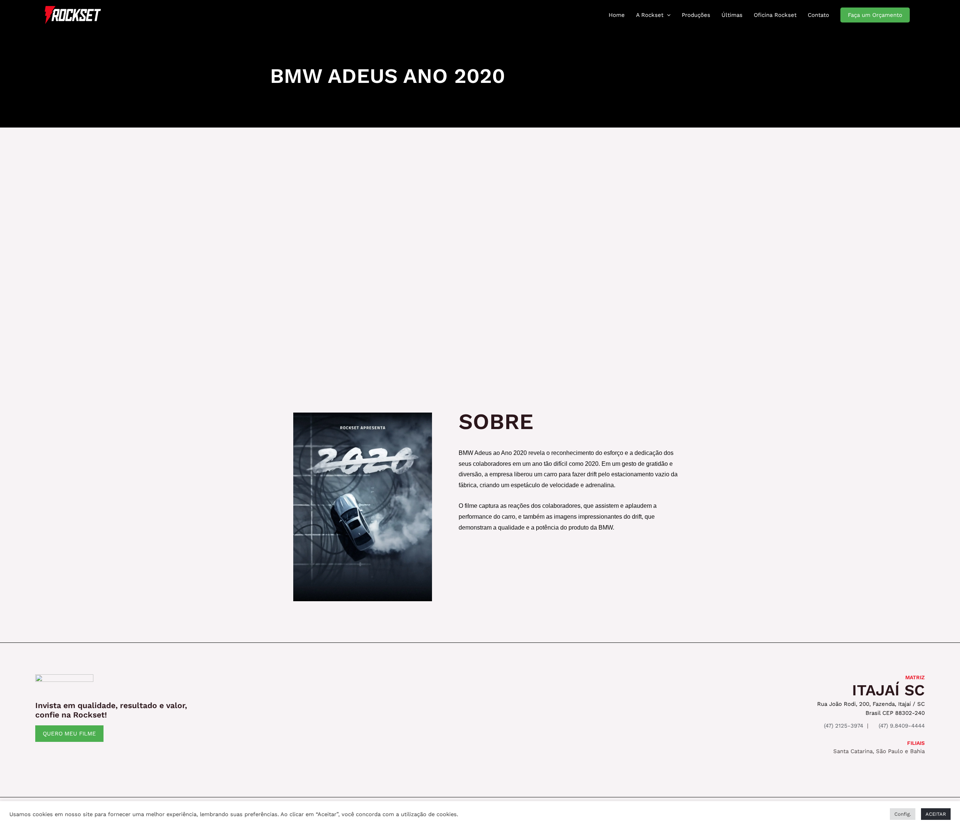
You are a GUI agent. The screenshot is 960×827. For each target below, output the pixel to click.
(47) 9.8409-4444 (901, 725)
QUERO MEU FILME (69, 733)
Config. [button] (902, 814)
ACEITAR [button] (936, 814)
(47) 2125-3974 (842, 725)
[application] (666, 15)
